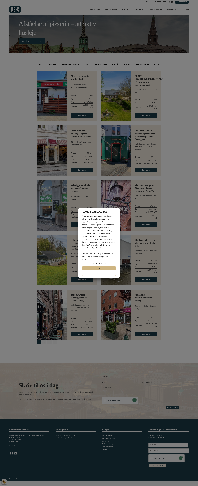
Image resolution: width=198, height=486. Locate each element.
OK (99, 268)
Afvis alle (99, 274)
